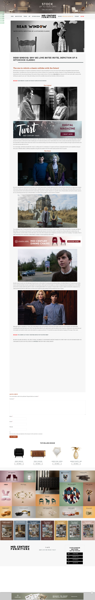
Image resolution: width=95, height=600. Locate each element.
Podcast (77, 16)
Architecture (18, 16)
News (12, 16)
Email (11, 421)
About (40, 549)
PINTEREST (36, 341)
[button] (93, 532)
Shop (82, 16)
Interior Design (36, 16)
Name (11, 416)
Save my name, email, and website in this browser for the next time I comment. (26, 434)
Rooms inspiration (68, 16)
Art (29, 16)
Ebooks (60, 16)
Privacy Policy (52, 549)
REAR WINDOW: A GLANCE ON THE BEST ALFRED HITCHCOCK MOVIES (32, 80)
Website (11, 426)
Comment (12, 399)
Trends (25, 16)
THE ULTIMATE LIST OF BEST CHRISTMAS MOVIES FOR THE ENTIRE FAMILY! (33, 334)
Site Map (45, 549)
